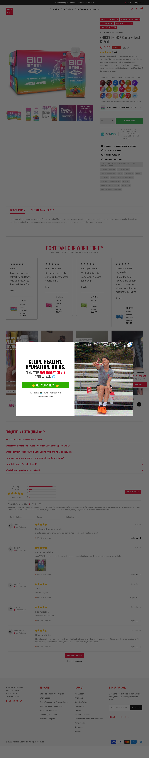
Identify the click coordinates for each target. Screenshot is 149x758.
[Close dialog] (130, 345)
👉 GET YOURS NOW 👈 (45, 385)
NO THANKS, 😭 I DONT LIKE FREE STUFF (45, 392)
